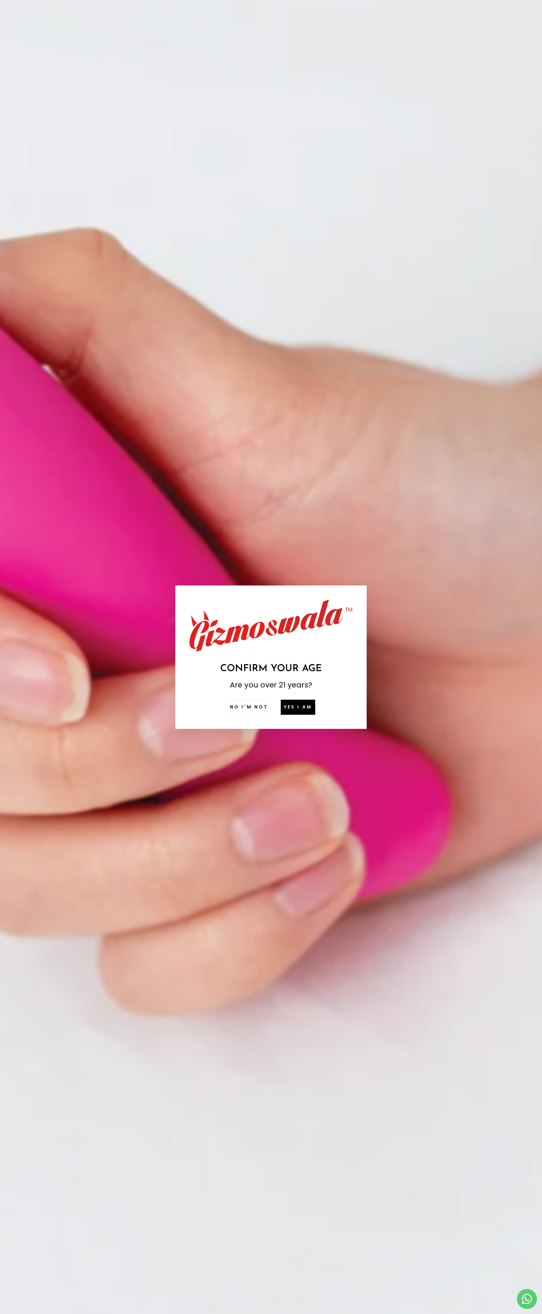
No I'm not (249, 707)
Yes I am (298, 707)
